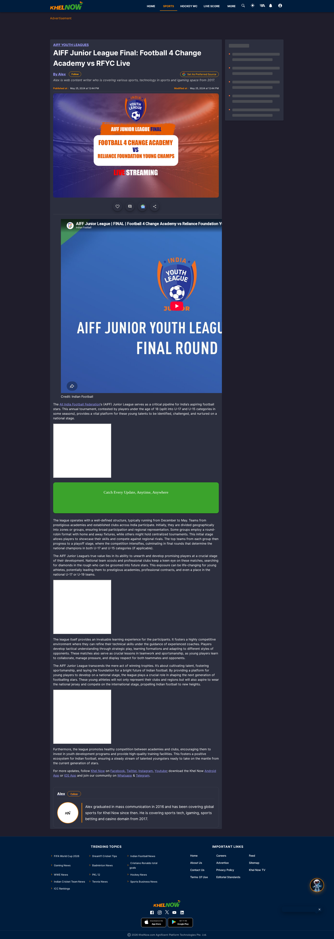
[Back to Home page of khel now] (66, 6)
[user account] (280, 6)
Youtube (161, 771)
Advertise (222, 862)
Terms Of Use (199, 877)
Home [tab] (151, 6)
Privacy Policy (225, 870)
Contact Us (197, 870)
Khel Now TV (257, 870)
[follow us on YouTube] (174, 912)
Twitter (132, 771)
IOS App (70, 775)
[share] (154, 206)
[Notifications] (270, 6)
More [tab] (231, 6)
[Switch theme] (252, 6)
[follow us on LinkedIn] (182, 912)
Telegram (142, 775)
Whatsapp (124, 775)
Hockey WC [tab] (189, 6)
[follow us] (142, 206)
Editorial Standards (228, 877)
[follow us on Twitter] (167, 912)
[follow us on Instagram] (159, 912)
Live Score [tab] (212, 6)
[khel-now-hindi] (262, 6)
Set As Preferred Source (201, 74)
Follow (75, 74)
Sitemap (254, 862)
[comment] (130, 206)
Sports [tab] (168, 6)
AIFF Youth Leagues (71, 45)
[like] (117, 206)
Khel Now (98, 771)
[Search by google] (243, 6)
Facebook (117, 771)
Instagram (145, 771)
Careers (221, 855)
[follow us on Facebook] (152, 912)
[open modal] (317, 885)
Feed (252, 855)
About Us (196, 862)
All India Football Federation (80, 404)
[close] (319, 909)
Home (194, 855)
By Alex (59, 74)
